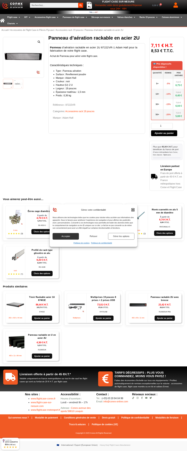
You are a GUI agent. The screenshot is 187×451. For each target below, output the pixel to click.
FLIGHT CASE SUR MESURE (118, 1)
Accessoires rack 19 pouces (69, 30)
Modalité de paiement (46, 417)
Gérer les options (121, 236)
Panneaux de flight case (73, 17)
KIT (25, 17)
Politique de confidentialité (101, 243)
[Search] (80, 5)
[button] (132, 209)
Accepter (66, 236)
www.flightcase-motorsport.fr (45, 410)
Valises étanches (124, 17)
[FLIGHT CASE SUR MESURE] (89, 5)
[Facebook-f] (142, 398)
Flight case (12, 17)
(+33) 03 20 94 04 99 (109, 398)
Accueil (4, 30)
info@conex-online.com (115, 401)
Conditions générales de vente (80, 417)
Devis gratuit (108, 417)
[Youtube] (146, 398)
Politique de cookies (81, 243)
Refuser (93, 236)
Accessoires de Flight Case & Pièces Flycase (32, 30)
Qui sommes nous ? (18, 417)
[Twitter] (151, 398)
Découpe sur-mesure (100, 17)
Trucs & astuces (77, 424)
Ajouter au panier (164, 133)
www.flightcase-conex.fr (43, 398)
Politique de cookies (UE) (105, 424)
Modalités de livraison (167, 417)
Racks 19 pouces (147, 17)
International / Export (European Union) (79, 445)
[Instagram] (137, 398)
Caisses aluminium (170, 17)
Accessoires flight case (45, 17)
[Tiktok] (133, 398)
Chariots (11, 23)
